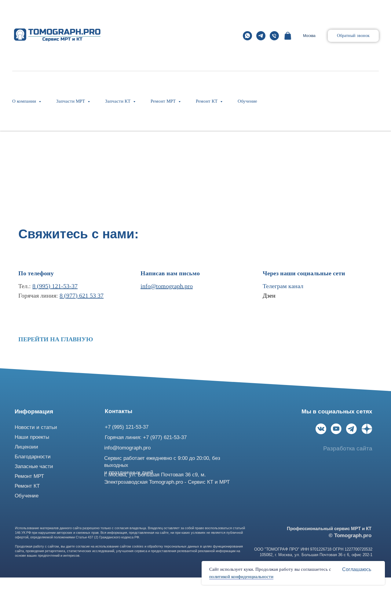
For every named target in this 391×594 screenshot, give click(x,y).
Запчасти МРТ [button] (71, 101)
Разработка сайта (347, 448)
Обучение (247, 101)
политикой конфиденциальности (241, 576)
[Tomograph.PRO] (247, 35)
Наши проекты (32, 437)
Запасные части (34, 466)
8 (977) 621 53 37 (82, 295)
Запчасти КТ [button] (118, 101)
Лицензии (26, 447)
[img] (321, 429)
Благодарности (33, 457)
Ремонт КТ (27, 486)
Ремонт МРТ (29, 476)
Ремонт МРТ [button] (164, 101)
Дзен (269, 295)
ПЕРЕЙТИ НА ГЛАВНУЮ (55, 339)
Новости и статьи (36, 427)
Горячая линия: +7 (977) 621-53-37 (146, 437)
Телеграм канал (283, 286)
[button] (353, 36)
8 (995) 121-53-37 (55, 286)
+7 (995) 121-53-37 (126, 427)
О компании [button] (24, 101)
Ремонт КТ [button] (207, 101)
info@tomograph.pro (167, 286)
